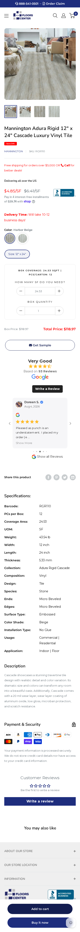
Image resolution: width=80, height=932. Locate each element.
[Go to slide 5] (43, 447)
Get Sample (41, 345)
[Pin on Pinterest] (57, 473)
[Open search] (55, 15)
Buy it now (40, 923)
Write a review (40, 797)
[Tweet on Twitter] (65, 473)
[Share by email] (73, 473)
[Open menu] (6, 16)
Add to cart (40, 909)
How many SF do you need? (40, 282)
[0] (72, 15)
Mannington (13, 151)
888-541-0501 (28, 4)
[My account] (63, 15)
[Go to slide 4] (40, 447)
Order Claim (55, 4)
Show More (25, 438)
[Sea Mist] (22, 238)
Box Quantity (40, 301)
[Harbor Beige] (9, 238)
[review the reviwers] (19, 416)
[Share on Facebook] (48, 473)
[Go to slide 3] (36, 447)
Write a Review (47, 389)
